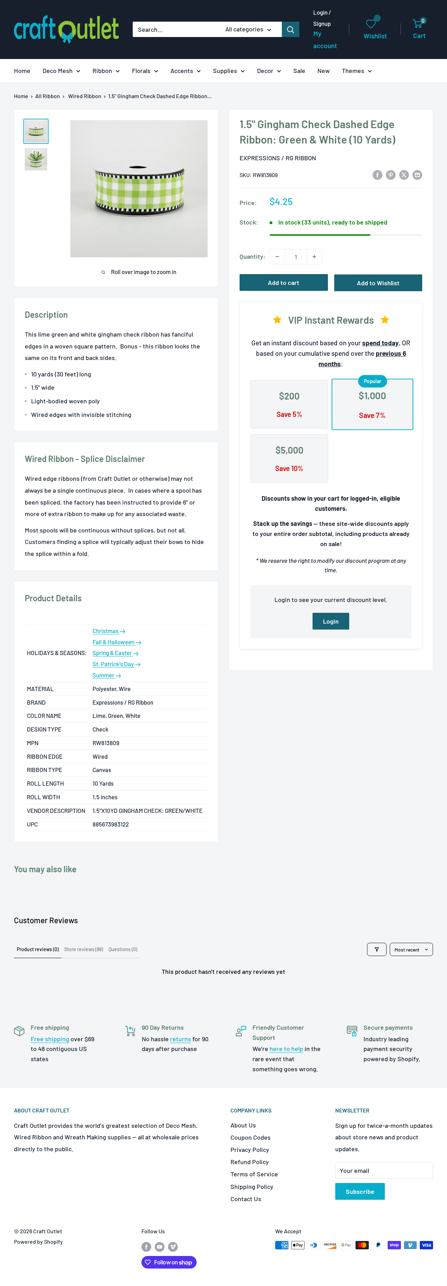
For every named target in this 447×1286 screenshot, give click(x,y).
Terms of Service (254, 1174)
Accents (181, 70)
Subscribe (360, 1191)
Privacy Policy (249, 1149)
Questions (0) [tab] (123, 949)
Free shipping (50, 1039)
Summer (104, 674)
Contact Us (245, 1199)
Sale (299, 70)
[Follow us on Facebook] (146, 1246)
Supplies (225, 70)
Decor (265, 70)
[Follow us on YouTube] (159, 1246)
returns (180, 1039)
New (323, 70)
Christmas (106, 630)
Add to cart (283, 282)
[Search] (290, 29)
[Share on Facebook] (377, 175)
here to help (286, 1048)
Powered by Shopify (38, 1241)
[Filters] (377, 949)
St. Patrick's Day (114, 663)
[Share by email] (417, 175)
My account (325, 39)
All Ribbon (47, 96)
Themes (353, 70)
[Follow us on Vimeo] (173, 1246)
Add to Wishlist (378, 283)
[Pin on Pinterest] (391, 175)
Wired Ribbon (84, 96)
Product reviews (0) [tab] (38, 949)
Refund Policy (249, 1162)
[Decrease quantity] (277, 256)
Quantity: (252, 256)
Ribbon (102, 70)
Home (22, 70)
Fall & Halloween (114, 641)
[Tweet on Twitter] (404, 175)
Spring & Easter (113, 652)
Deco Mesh (58, 70)
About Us (243, 1125)
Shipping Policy (251, 1186)
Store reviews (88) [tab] (83, 949)
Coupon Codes (250, 1137)
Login (331, 621)
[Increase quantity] (314, 256)
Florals (141, 70)
